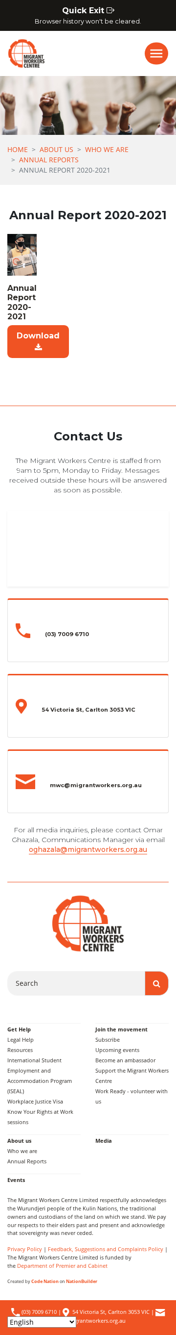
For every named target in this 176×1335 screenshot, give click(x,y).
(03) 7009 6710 (38, 1311)
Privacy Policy (24, 1249)
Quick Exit (88, 15)
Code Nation (45, 1281)
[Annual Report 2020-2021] (22, 254)
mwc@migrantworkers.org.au (89, 1320)
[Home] (22, 53)
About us (56, 149)
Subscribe (107, 1039)
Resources (20, 1049)
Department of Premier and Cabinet (62, 1265)
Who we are (107, 149)
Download (38, 335)
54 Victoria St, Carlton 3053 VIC (111, 1311)
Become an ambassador (125, 1060)
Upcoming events (117, 1049)
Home (17, 149)
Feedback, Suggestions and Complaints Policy (105, 1249)
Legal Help (20, 1039)
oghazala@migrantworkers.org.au (88, 849)
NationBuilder (81, 1281)
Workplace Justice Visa (35, 1101)
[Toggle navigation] (156, 53)
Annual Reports (49, 159)
